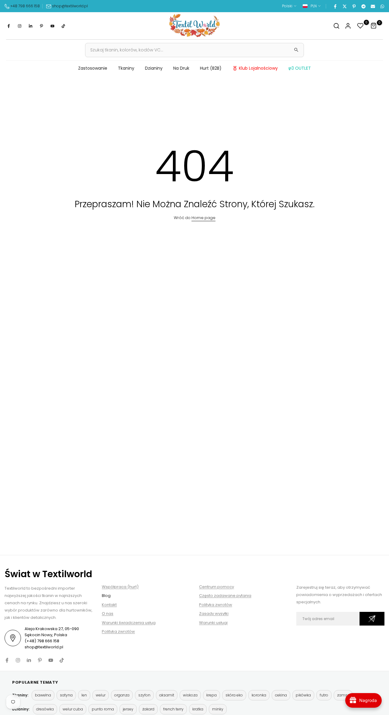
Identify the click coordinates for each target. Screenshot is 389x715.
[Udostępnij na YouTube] (52, 25)
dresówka (45, 709)
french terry (173, 709)
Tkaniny (126, 68)
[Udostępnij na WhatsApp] (382, 6)
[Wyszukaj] (296, 50)
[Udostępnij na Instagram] (19, 25)
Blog (106, 595)
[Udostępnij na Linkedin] (30, 25)
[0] (360, 26)
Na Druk (181, 68)
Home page (203, 217)
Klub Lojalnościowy (258, 68)
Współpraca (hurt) (120, 587)
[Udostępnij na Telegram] (363, 6)
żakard (148, 709)
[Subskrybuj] (372, 619)
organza (121, 695)
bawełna (43, 695)
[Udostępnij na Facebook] (334, 6)
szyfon (144, 695)
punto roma (103, 709)
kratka (197, 709)
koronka (259, 695)
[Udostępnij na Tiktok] (63, 25)
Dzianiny (154, 68)
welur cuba (73, 709)
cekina (281, 695)
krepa (211, 695)
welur (100, 695)
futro (324, 695)
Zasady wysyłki (214, 613)
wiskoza (190, 695)
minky (217, 709)
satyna (66, 695)
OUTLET (303, 68)
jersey (128, 709)
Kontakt (109, 605)
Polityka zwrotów (118, 631)
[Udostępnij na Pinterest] (353, 6)
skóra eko (234, 695)
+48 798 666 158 (24, 6)
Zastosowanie (92, 68)
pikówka (303, 695)
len (84, 695)
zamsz (343, 695)
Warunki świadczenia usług (129, 623)
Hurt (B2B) (211, 68)
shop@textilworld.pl (70, 6)
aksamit (166, 695)
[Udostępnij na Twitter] (344, 6)
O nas (107, 613)
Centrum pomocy (216, 587)
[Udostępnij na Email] (372, 6)
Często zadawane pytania (225, 595)
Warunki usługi (213, 623)
